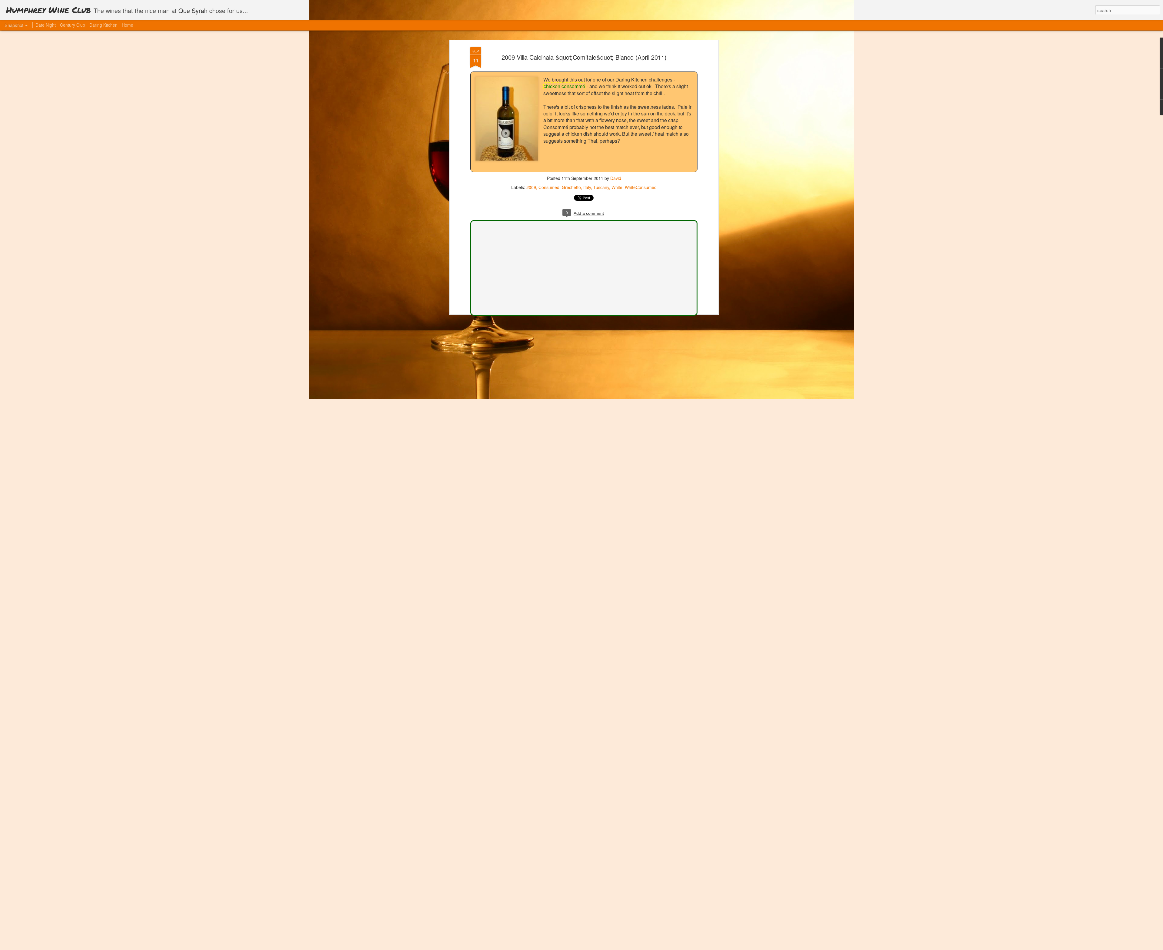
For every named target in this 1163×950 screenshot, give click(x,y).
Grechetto (571, 187)
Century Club (72, 25)
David (615, 178)
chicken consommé (564, 86)
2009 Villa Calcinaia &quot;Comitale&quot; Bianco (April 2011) (584, 57)
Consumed (548, 187)
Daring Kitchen (103, 25)
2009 (531, 187)
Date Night (45, 25)
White (616, 187)
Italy (587, 187)
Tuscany (601, 187)
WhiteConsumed (641, 187)
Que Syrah (192, 10)
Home (127, 25)
